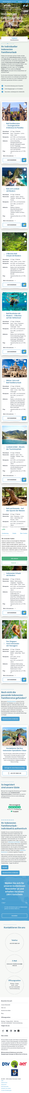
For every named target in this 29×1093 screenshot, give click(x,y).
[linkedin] (18, 1031)
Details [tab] (14, 533)
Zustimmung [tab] (5, 533)
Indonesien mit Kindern (14, 842)
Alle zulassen (14, 558)
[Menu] (2, 6)
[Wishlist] (24, 6)
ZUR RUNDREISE (11, 160)
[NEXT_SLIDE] (25, 111)
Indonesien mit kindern (6, 9)
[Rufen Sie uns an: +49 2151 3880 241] (27, 1)
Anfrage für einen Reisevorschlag (14, 768)
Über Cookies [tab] (23, 533)
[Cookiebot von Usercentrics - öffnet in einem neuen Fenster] (20, 529)
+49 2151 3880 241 (15, 773)
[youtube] (15, 1031)
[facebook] (3, 1031)
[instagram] (7, 1031)
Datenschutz (24, 907)
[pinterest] (11, 1031)
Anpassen (13, 562)
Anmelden (14, 915)
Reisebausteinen (11, 701)
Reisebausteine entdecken (10, 719)
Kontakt (5, 867)
